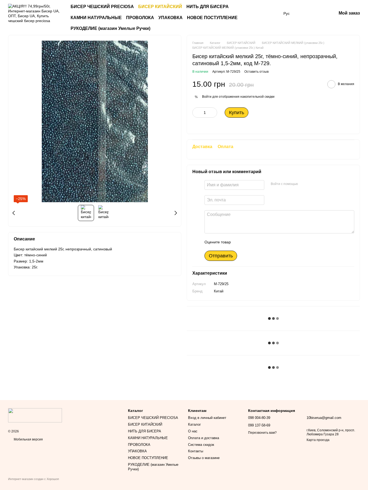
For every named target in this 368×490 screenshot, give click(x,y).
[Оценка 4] (265, 242)
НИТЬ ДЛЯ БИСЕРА (207, 6)
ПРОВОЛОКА (140, 17)
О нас (192, 431)
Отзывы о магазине (204, 458)
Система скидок (201, 445)
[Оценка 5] (274, 242)
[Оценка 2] (248, 242)
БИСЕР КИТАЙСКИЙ (160, 6)
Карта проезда (318, 440)
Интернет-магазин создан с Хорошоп (33, 479)
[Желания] (304, 13)
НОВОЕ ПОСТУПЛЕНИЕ (212, 17)
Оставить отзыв (256, 72)
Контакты (195, 451)
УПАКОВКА (170, 17)
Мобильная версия (28, 439)
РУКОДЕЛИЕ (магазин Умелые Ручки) (110, 28)
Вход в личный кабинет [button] (207, 418)
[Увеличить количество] (213, 112)
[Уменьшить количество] (196, 112)
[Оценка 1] (239, 242)
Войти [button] (206, 97)
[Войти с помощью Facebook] (304, 184)
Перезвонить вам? (262, 433)
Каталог (194, 424)
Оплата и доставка (203, 438)
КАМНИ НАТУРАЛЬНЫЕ (96, 17)
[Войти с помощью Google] (312, 184)
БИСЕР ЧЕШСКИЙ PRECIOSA (102, 6)
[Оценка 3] (257, 242)
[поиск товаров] (270, 17)
